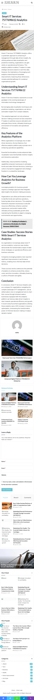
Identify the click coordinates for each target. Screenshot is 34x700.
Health (4, 672)
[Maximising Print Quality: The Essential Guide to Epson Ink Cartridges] (7, 532)
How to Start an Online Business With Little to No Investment (8, 610)
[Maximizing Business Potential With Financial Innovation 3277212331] (7, 541)
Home (5, 9)
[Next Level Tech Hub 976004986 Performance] (25, 397)
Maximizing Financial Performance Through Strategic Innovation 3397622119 (22, 513)
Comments (27, 497)
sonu (5, 24)
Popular (5, 497)
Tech (4, 667)
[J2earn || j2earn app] (12, 2)
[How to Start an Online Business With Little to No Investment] (7, 522)
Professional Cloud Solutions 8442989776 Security (7, 421)
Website (3, 475)
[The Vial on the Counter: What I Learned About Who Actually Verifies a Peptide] (6, 630)
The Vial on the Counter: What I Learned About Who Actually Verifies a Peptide (22, 627)
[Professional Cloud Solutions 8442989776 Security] (8, 413)
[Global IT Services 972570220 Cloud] (25, 413)
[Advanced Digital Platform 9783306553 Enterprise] (8, 397)
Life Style (5, 678)
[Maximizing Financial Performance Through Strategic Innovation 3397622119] (7, 514)
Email (3, 468)
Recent (16, 497)
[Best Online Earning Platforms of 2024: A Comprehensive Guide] (7, 506)
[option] (17, 559)
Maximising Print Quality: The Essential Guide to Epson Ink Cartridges (21, 530)
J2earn (10, 9)
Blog (4, 681)
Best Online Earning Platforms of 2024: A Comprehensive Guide (7, 589)
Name (3, 461)
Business (5, 669)
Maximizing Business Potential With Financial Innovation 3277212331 (21, 541)
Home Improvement (8, 675)
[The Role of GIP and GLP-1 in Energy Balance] (6, 641)
